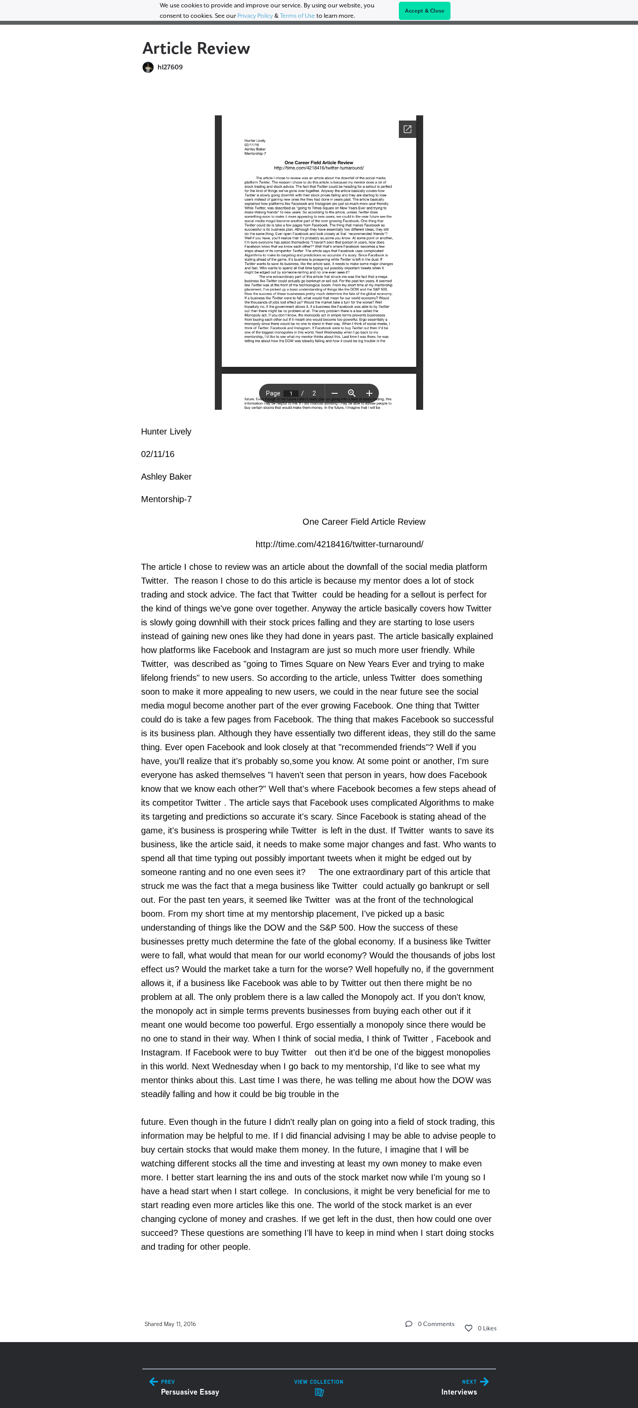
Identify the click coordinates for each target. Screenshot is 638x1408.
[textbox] (319, 686)
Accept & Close (425, 11)
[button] (408, 1323)
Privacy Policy (255, 15)
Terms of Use (297, 15)
